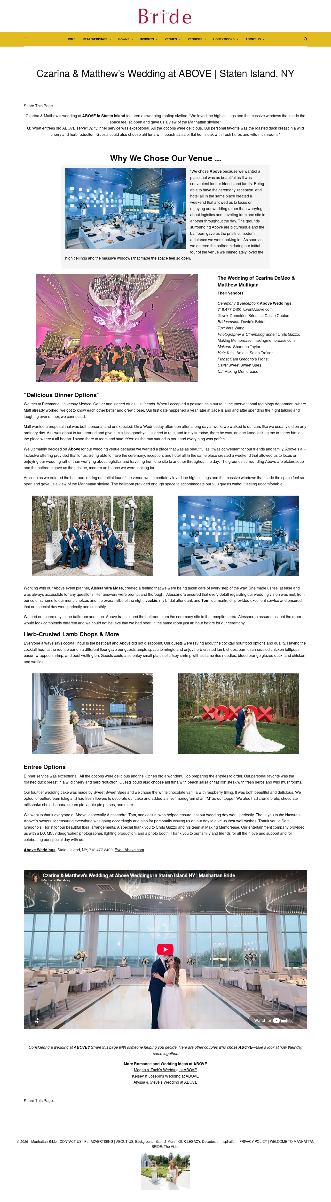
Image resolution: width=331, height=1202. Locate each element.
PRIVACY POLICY (253, 1141)
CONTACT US (70, 1141)
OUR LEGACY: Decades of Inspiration (207, 1141)
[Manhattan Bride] (165, 16)
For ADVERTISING (98, 1141)
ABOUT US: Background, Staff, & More (145, 1141)
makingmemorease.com (274, 340)
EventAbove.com (258, 309)
